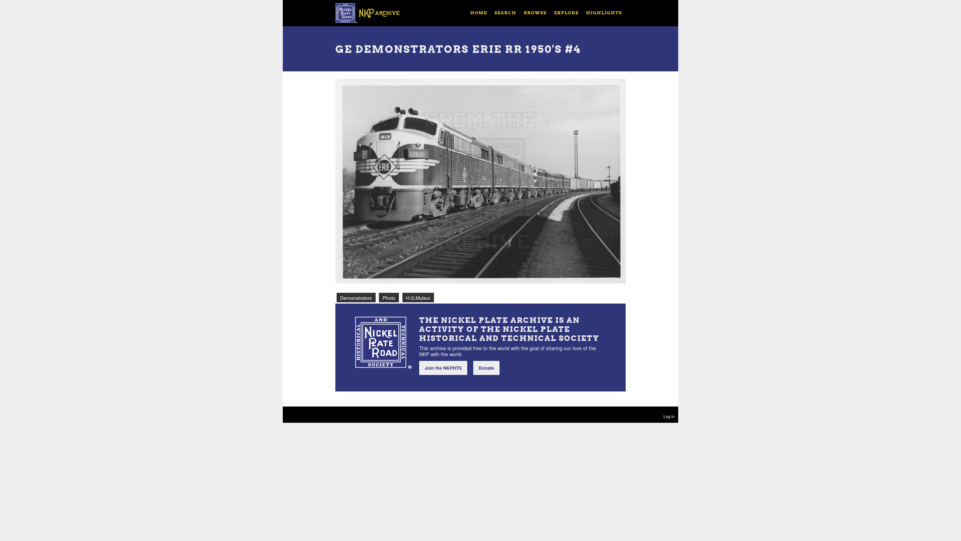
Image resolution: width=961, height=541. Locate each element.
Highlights (604, 12)
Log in (668, 416)
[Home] (370, 12)
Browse (535, 12)
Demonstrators (356, 297)
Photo (389, 297)
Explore (566, 12)
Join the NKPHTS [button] (443, 368)
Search (505, 12)
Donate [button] (486, 368)
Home (478, 12)
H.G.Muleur (418, 297)
